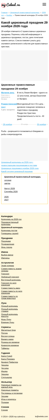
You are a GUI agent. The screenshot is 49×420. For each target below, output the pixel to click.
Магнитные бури (8, 330)
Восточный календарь (11, 280)
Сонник (4, 410)
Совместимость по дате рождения (11, 292)
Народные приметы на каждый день (11, 386)
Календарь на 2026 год (11, 219)
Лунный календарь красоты (9, 315)
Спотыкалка (6, 377)
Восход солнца (7, 336)
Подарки (5, 402)
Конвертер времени (10, 345)
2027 (6, 200)
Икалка (4, 371)
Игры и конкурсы (8, 399)
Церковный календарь (12, 227)
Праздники (6, 241)
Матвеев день (7, 93)
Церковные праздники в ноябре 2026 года (20, 168)
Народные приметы (10, 390)
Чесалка (5, 368)
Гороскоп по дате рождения (8, 284)
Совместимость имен (10, 288)
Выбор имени (7, 255)
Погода (4, 333)
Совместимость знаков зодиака (11, 270)
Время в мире (7, 339)
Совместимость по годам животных (9, 297)
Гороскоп (5, 274)
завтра (7, 183)
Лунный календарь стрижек (9, 310)
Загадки (4, 396)
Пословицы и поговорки (11, 393)
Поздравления (7, 244)
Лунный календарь (9, 306)
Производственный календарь (9, 223)
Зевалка (5, 374)
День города (6, 247)
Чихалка (5, 365)
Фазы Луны (6, 319)
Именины (5, 258)
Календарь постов (9, 231)
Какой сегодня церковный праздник (17, 171)
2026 (6, 197)
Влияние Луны (7, 322)
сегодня (7, 180)
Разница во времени (10, 342)
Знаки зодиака (7, 266)
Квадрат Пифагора (9, 362)
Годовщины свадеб (9, 233)
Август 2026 (9, 189)
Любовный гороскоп (10, 277)
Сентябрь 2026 (11, 192)
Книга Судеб (6, 356)
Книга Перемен (8, 359)
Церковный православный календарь (22, 177)
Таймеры (5, 348)
